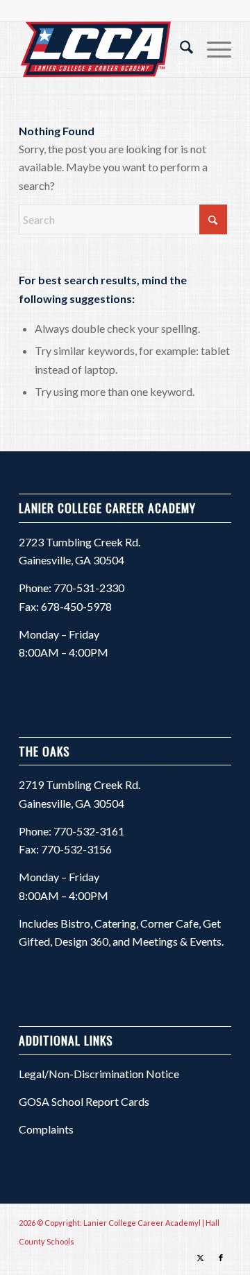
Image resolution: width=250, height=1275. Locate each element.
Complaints (46, 1129)
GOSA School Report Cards (84, 1101)
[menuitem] (179, 49)
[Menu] (212, 49)
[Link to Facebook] (220, 1257)
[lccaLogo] (104, 49)
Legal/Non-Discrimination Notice (99, 1073)
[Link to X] (200, 1257)
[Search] (179, 49)
